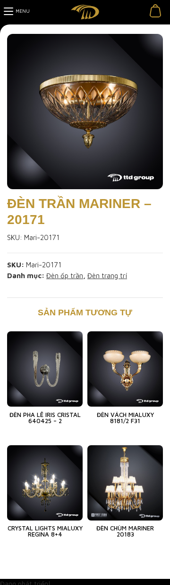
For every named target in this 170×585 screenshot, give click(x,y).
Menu (23, 11)
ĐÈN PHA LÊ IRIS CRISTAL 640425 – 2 (45, 418)
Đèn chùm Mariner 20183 (125, 531)
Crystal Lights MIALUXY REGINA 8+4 (45, 531)
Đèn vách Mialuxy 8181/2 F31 (125, 418)
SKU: (14, 237)
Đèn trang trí (107, 276)
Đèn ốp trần (64, 276)
